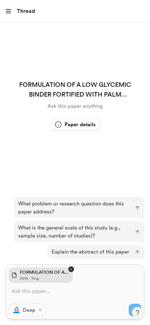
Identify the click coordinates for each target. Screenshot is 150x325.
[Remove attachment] (71, 269)
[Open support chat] (137, 312)
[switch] (27, 310)
